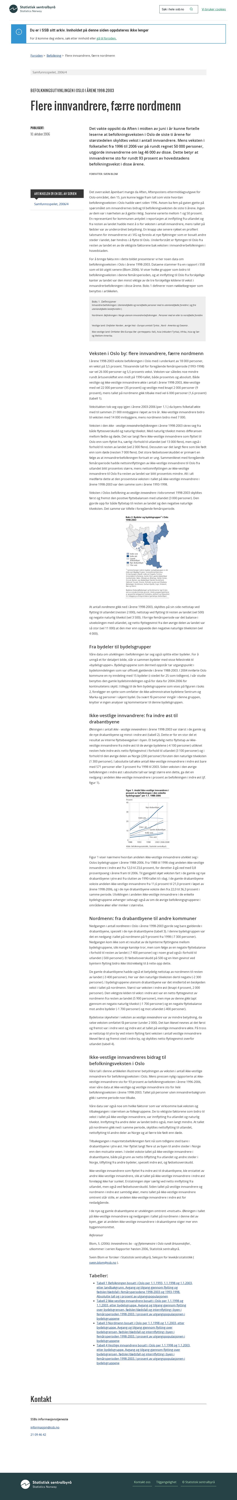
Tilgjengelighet (166, 1482)
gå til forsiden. (106, 38)
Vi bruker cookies (214, 9)
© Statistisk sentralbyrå (198, 1482)
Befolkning (54, 56)
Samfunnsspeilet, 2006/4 (51, 204)
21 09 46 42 (38, 1435)
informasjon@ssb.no (45, 1427)
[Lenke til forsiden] (32, 9)
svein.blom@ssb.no (102, 1263)
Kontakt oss (142, 1482)
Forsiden (37, 56)
